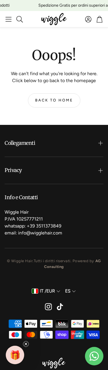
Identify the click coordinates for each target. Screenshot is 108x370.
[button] (8, 19)
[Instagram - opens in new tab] (48, 306)
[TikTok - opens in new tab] (59, 306)
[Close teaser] (26, 344)
